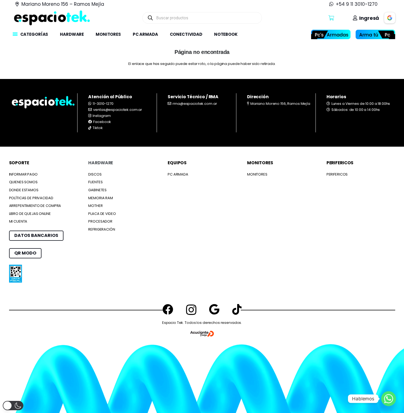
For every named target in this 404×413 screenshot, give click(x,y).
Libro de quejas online (30, 213)
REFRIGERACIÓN (101, 229)
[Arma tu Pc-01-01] (375, 34)
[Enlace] (52, 18)
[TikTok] (237, 309)
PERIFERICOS (337, 174)
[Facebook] (167, 309)
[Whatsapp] (388, 398)
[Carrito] (331, 18)
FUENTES (95, 182)
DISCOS (94, 174)
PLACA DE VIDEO (102, 213)
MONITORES (257, 174)
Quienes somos (23, 182)
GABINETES (97, 190)
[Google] (214, 309)
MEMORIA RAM (100, 198)
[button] (50, 34)
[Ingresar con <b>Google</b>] (389, 17)
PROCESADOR (100, 221)
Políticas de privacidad (31, 198)
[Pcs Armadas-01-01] (331, 34)
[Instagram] (191, 310)
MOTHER (95, 205)
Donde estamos (23, 190)
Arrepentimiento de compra (35, 205)
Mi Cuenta (18, 221)
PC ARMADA (178, 174)
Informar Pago (23, 174)
